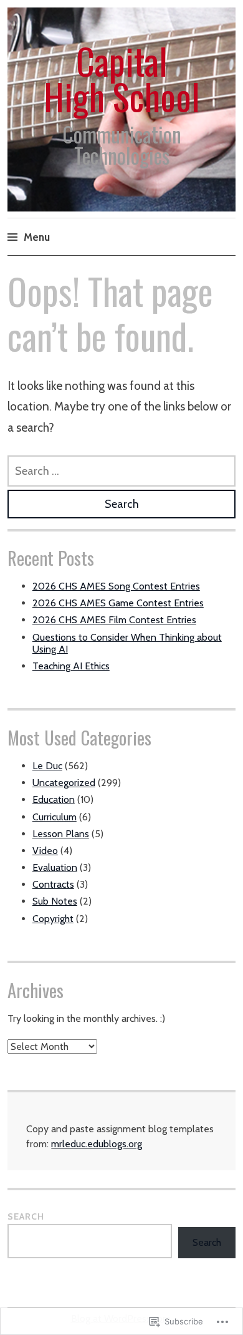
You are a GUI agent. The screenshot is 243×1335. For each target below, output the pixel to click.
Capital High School (122, 79)
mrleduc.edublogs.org (96, 1144)
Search (25, 1216)
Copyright (53, 919)
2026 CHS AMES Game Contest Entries (118, 603)
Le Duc (47, 766)
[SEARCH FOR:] (121, 471)
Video (45, 851)
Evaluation (54, 867)
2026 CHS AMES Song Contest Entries (116, 586)
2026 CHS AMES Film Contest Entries (114, 620)
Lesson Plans (60, 834)
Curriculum (54, 817)
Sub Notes (54, 901)
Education (53, 799)
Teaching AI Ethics (71, 666)
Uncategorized (63, 783)
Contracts (53, 884)
